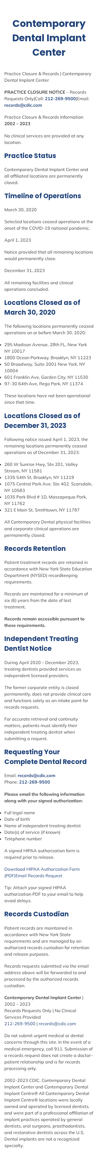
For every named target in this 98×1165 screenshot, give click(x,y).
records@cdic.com (23, 105)
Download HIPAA (22, 869)
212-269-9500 (60, 98)
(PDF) (10, 875)
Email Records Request (39, 875)
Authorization (54, 869)
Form (74, 869)
